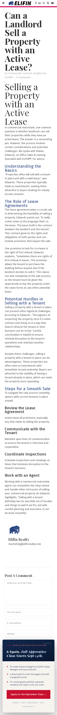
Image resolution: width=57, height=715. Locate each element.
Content (27, 73)
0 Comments (23, 77)
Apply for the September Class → (28, 694)
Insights (38, 73)
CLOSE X (47, 643)
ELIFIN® (9, 77)
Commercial (14, 73)
